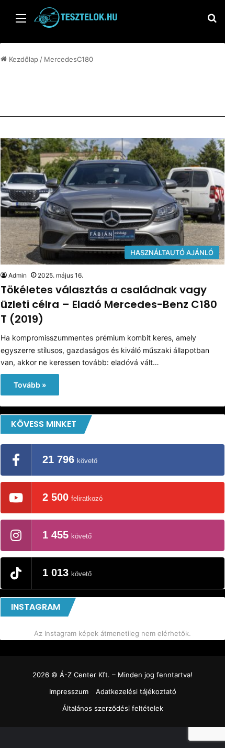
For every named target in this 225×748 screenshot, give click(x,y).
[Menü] (21, 22)
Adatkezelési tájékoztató (136, 691)
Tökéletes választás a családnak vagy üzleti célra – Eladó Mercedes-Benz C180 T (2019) (109, 304)
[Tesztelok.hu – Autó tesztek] (76, 17)
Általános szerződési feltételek (112, 708)
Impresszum (68, 691)
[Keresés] (212, 22)
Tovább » (30, 384)
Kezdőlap (22, 59)
